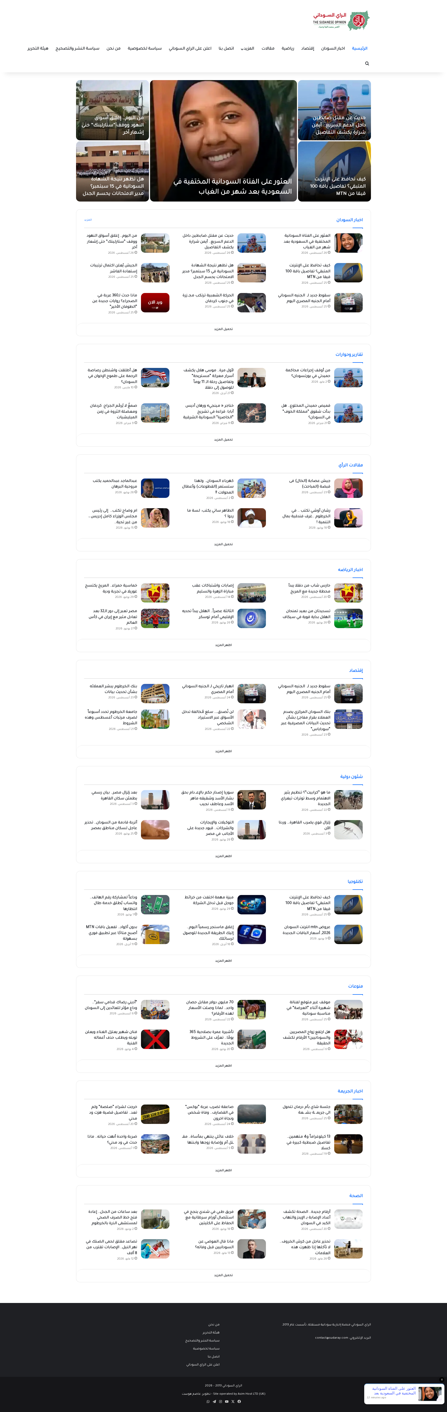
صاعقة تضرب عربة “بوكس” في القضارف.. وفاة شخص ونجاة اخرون (209, 1113)
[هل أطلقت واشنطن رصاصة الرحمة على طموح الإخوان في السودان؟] (155, 377)
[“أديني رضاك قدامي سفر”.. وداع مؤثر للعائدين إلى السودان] (155, 1009)
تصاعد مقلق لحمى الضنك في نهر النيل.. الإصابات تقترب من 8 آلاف (111, 1248)
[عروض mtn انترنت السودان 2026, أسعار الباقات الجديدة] (348, 934)
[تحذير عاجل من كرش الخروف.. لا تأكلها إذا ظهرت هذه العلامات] (348, 1249)
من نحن (114, 49)
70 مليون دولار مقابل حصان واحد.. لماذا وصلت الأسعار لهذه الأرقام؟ (210, 1008)
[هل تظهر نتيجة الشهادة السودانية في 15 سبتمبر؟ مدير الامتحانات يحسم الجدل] (112, 171)
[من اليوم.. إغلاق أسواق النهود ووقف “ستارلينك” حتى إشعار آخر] (112, 110)
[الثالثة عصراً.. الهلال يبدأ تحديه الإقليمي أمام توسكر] (251, 618)
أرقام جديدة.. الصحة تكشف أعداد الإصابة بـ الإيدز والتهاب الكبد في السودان (306, 1218)
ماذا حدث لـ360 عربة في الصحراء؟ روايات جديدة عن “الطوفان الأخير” (114, 302)
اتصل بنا (226, 49)
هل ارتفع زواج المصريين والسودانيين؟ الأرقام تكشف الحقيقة (306, 1038)
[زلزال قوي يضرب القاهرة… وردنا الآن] (348, 829)
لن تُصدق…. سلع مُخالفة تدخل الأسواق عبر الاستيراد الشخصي (208, 718)
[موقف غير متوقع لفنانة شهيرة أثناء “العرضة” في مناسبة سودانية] (348, 1009)
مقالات (268, 49)
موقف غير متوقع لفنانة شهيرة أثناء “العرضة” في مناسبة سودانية (308, 1008)
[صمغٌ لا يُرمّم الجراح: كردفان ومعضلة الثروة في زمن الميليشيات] (155, 413)
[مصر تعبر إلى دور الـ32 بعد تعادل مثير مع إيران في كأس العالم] (155, 618)
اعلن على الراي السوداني (190, 49)
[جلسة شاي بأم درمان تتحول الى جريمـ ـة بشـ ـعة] (348, 1114)
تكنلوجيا (355, 882)
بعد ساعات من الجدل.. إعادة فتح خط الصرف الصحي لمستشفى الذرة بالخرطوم (112, 1218)
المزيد (249, 49)
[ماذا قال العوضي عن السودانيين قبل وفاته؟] (251, 1249)
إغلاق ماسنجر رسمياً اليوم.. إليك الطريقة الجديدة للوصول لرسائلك (208, 933)
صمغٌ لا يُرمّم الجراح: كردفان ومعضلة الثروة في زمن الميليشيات (113, 412)
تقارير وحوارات (349, 355)
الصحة (356, 1196)
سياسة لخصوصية (145, 49)
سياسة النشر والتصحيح (77, 49)
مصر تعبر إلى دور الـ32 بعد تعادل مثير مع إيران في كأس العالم (113, 617)
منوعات (355, 986)
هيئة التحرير (38, 49)
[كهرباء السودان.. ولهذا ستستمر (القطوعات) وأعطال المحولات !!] (251, 488)
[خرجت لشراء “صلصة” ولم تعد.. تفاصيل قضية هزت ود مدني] (155, 1114)
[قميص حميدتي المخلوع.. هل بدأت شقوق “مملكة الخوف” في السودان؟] (348, 413)
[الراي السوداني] (341, 20)
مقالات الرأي (351, 465)
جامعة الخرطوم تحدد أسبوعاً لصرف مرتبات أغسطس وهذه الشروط (111, 718)
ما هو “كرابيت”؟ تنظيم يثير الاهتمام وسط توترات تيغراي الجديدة (305, 799)
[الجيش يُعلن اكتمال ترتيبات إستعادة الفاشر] (155, 272)
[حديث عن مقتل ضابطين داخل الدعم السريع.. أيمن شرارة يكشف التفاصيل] (334, 110)
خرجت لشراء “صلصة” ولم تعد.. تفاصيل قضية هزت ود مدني (113, 1113)
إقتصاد (307, 49)
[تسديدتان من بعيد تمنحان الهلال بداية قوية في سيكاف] (348, 618)
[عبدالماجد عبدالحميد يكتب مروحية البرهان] (155, 488)
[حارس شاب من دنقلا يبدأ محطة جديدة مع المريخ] (348, 593)
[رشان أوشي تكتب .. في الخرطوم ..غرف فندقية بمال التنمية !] (348, 518)
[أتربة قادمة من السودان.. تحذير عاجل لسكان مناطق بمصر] (155, 829)
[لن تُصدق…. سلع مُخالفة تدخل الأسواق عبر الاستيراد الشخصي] (251, 719)
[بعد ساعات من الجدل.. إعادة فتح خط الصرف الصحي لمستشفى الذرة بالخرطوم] (155, 1219)
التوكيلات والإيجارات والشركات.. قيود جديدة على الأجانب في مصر (210, 829)
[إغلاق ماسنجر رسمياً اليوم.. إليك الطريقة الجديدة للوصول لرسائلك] (251, 934)
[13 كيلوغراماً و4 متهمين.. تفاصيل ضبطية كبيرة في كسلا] (348, 1144)
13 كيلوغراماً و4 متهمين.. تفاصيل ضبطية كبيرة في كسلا (308, 1143)
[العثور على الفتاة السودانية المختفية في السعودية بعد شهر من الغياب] (223, 141)
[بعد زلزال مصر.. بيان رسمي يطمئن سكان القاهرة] (155, 799)
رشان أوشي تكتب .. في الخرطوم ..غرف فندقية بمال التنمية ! (306, 517)
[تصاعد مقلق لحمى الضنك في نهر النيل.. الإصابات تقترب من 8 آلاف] (155, 1249)
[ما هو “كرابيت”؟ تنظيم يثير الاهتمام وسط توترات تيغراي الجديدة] (348, 799)
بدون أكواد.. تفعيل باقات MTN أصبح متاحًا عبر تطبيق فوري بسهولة (111, 933)
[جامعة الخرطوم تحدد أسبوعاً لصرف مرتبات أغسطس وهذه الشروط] (155, 719)
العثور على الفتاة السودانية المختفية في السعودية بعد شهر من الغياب (307, 242)
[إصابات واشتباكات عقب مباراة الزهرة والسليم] (251, 593)
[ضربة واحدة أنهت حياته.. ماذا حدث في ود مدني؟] (155, 1144)
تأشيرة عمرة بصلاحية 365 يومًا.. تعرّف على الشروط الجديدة (212, 1038)
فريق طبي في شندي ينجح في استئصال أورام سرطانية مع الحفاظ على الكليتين (209, 1218)
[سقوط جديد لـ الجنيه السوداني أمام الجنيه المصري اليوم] (348, 302)
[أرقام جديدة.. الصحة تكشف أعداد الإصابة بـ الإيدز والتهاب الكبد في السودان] (348, 1219)
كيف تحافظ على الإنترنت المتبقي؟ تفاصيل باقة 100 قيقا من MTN (338, 187)
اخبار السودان (333, 49)
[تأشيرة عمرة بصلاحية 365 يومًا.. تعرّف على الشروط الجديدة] (251, 1039)
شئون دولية (351, 777)
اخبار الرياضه (350, 570)
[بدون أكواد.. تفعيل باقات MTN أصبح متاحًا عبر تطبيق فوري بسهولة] (155, 934)
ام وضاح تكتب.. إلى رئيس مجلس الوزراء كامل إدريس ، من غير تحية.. (113, 517)
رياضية (288, 49)
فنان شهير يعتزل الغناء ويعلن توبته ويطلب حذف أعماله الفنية (111, 1038)
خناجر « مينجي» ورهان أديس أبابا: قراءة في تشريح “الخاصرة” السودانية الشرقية (208, 412)
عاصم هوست (191, 1394)
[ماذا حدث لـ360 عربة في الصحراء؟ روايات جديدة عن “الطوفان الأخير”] (155, 302)
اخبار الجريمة (350, 1091)
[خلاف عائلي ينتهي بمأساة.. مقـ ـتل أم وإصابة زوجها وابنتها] (251, 1144)
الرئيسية (359, 49)
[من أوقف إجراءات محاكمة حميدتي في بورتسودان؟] (348, 377)
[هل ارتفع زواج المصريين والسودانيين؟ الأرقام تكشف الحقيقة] (348, 1039)
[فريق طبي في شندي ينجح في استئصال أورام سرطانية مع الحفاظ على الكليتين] (251, 1219)
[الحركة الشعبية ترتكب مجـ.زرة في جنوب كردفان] (251, 302)
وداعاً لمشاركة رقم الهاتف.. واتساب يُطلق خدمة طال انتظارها (113, 904)
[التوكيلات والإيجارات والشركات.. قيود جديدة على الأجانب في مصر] (251, 829)
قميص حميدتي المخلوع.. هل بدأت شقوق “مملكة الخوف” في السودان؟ (305, 412)
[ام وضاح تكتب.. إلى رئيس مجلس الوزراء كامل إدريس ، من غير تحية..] (155, 518)
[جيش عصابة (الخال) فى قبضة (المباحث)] (348, 488)
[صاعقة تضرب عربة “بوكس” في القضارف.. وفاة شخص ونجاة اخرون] (251, 1114)
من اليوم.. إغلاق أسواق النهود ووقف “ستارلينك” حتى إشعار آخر (112, 125)
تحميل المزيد (223, 329)
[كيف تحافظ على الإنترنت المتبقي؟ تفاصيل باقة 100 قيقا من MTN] (334, 171)
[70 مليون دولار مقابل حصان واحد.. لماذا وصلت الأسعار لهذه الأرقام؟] (251, 1009)
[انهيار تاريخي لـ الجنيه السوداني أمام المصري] (251, 693)
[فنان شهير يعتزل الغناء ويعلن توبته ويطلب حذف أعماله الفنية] (155, 1039)
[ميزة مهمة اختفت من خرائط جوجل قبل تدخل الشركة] (251, 904)
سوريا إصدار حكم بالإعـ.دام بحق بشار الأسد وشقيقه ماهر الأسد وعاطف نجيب (207, 799)
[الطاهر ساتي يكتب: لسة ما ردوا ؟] (251, 518)
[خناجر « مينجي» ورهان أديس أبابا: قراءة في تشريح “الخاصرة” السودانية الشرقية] (251, 413)
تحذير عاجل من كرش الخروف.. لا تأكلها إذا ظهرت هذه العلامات (305, 1248)
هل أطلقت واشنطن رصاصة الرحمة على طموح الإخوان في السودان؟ (112, 376)
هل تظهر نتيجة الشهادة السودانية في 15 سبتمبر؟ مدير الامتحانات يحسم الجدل (113, 187)
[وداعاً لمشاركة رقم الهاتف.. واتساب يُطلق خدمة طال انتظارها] (155, 904)
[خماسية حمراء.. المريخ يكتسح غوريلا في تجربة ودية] (155, 593)
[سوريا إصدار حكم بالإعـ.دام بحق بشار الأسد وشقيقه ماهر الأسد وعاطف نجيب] (251, 799)
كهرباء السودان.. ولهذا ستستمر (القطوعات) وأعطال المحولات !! (208, 487)
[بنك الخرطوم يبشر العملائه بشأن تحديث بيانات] (155, 693)
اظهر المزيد (223, 645)
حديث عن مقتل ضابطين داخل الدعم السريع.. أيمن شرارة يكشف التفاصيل (339, 125)
